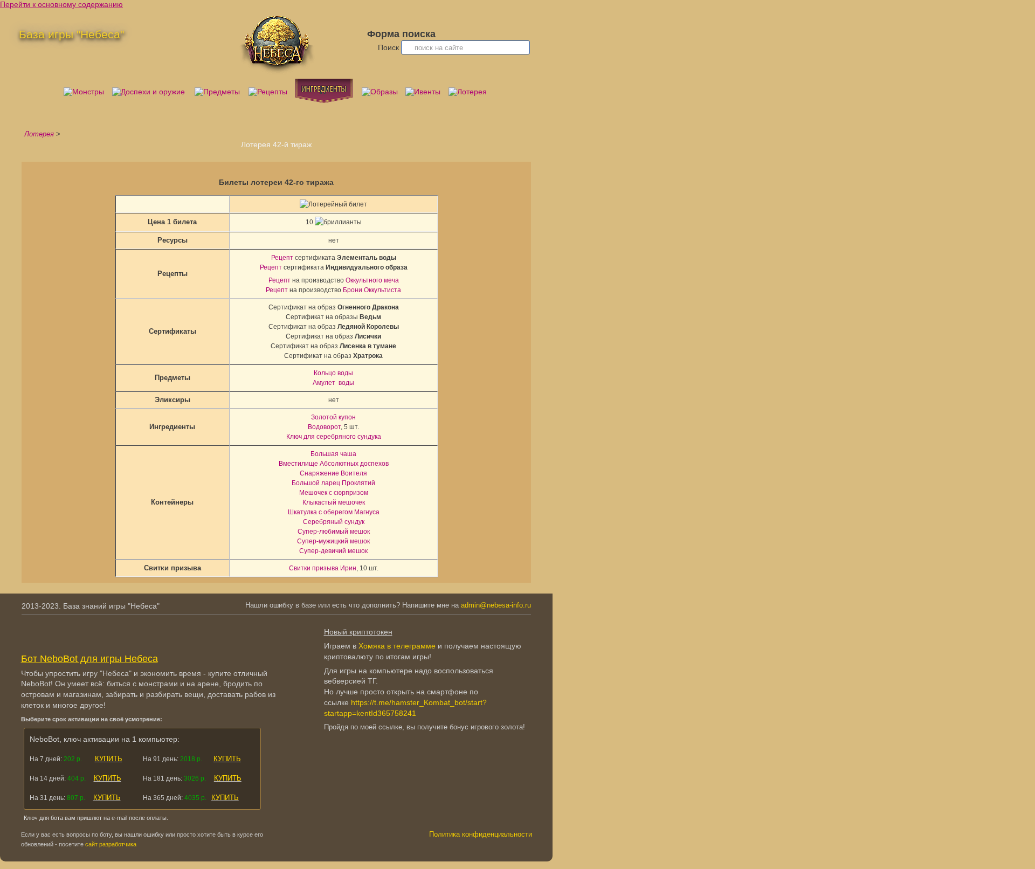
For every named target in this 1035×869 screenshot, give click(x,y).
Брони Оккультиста (372, 290)
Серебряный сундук (333, 522)
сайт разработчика (110, 844)
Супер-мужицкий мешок (333, 541)
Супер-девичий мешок (333, 551)
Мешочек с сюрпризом (333, 492)
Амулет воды (333, 383)
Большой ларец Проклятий (333, 483)
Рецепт (282, 257)
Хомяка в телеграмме (397, 646)
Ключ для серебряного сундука (333, 436)
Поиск (389, 47)
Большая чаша (333, 454)
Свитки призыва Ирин (322, 568)
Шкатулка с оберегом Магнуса (334, 512)
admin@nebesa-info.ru (496, 605)
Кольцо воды (333, 373)
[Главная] (277, 72)
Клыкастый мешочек (333, 502)
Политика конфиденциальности (480, 834)
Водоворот (324, 427)
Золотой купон (333, 417)
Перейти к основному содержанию (61, 4)
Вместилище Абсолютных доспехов (334, 463)
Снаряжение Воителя (333, 473)
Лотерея (39, 134)
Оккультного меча (372, 280)
